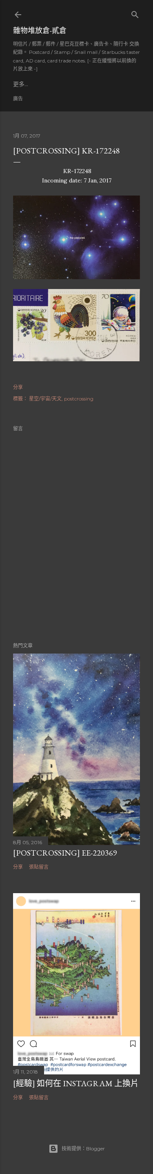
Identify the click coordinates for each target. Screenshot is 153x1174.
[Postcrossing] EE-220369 (65, 852)
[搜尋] (135, 13)
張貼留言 (39, 867)
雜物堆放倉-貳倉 (40, 30)
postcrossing (78, 399)
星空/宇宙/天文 (45, 399)
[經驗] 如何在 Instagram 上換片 (76, 1083)
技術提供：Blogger (83, 1148)
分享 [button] (18, 387)
